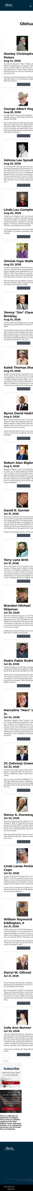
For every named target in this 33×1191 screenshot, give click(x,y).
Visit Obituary (23, 84)
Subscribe (11, 1083)
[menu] (30, 6)
